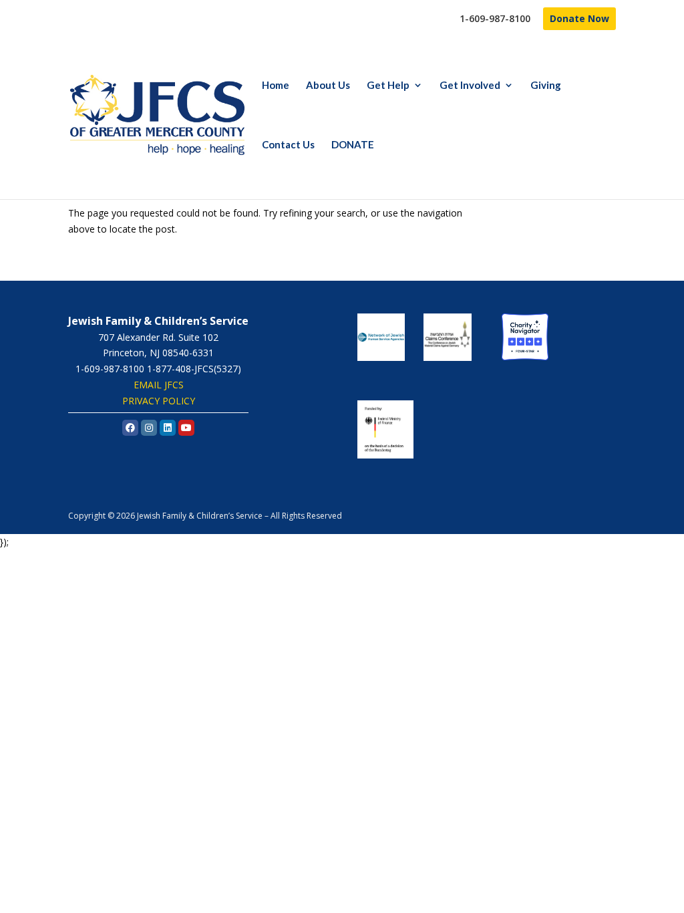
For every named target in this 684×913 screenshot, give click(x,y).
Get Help (388, 85)
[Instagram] (149, 428)
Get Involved (470, 85)
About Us (328, 85)
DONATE (352, 145)
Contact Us (288, 145)
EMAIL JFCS (159, 384)
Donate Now (579, 18)
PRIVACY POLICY (158, 400)
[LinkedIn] (168, 428)
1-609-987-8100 (495, 19)
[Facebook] (130, 428)
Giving (545, 85)
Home (275, 85)
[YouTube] (186, 428)
